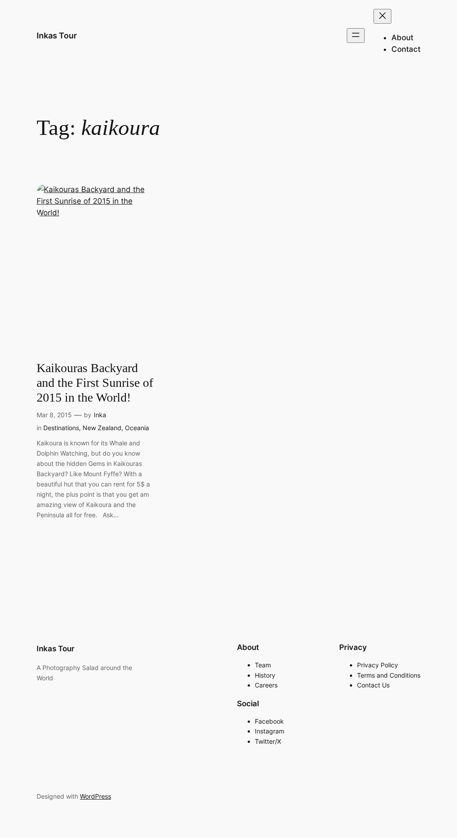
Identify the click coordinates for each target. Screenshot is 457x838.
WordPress (95, 796)
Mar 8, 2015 (54, 415)
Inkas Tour (57, 35)
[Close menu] (382, 16)
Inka (100, 415)
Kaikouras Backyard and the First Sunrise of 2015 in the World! (95, 382)
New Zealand (102, 428)
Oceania (137, 428)
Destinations (61, 428)
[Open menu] (356, 35)
